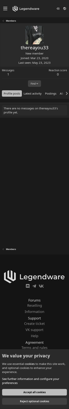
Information (34, 311)
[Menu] (5, 8)
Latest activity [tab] (33, 93)
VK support (34, 329)
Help (34, 336)
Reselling (34, 305)
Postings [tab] (50, 93)
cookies (30, 364)
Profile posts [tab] (12, 93)
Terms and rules (34, 347)
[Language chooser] (65, 8)
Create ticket (34, 323)
